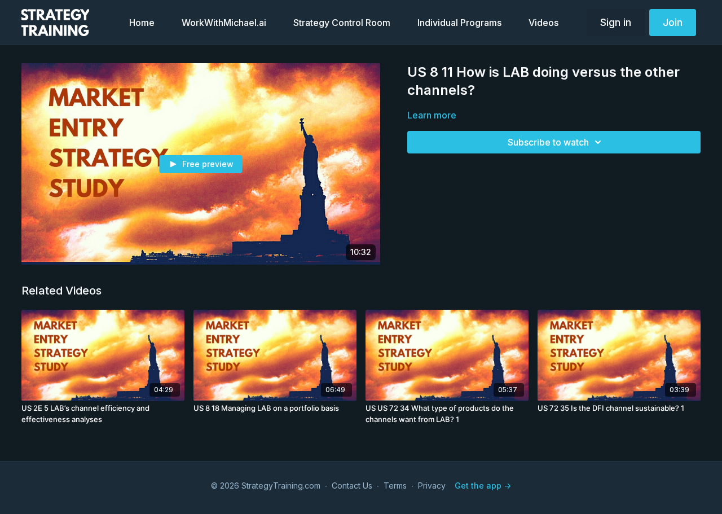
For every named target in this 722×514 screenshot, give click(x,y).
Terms (395, 485)
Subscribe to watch (548, 142)
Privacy (432, 485)
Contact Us (352, 485)
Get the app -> (483, 485)
